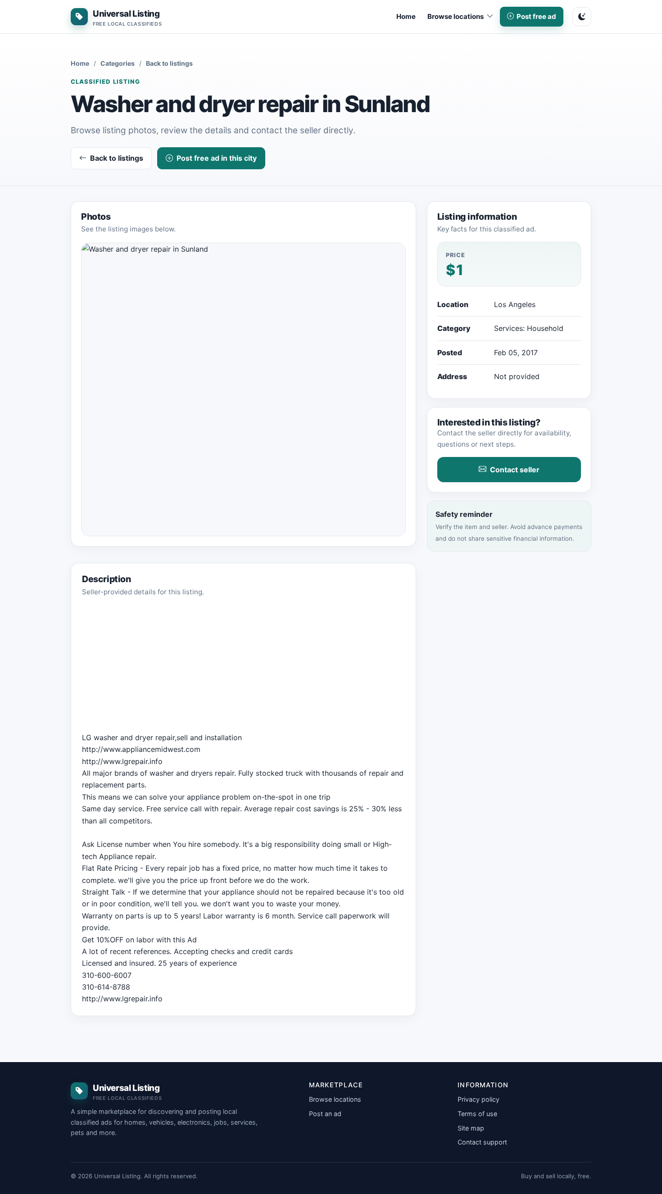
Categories (117, 63)
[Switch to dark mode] (581, 16)
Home (406, 16)
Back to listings (169, 63)
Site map (471, 1128)
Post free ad (536, 16)
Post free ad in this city (217, 158)
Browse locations (335, 1099)
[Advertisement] (243, 669)
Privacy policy (478, 1099)
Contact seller (515, 469)
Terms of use (477, 1113)
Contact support (482, 1142)
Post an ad (325, 1113)
